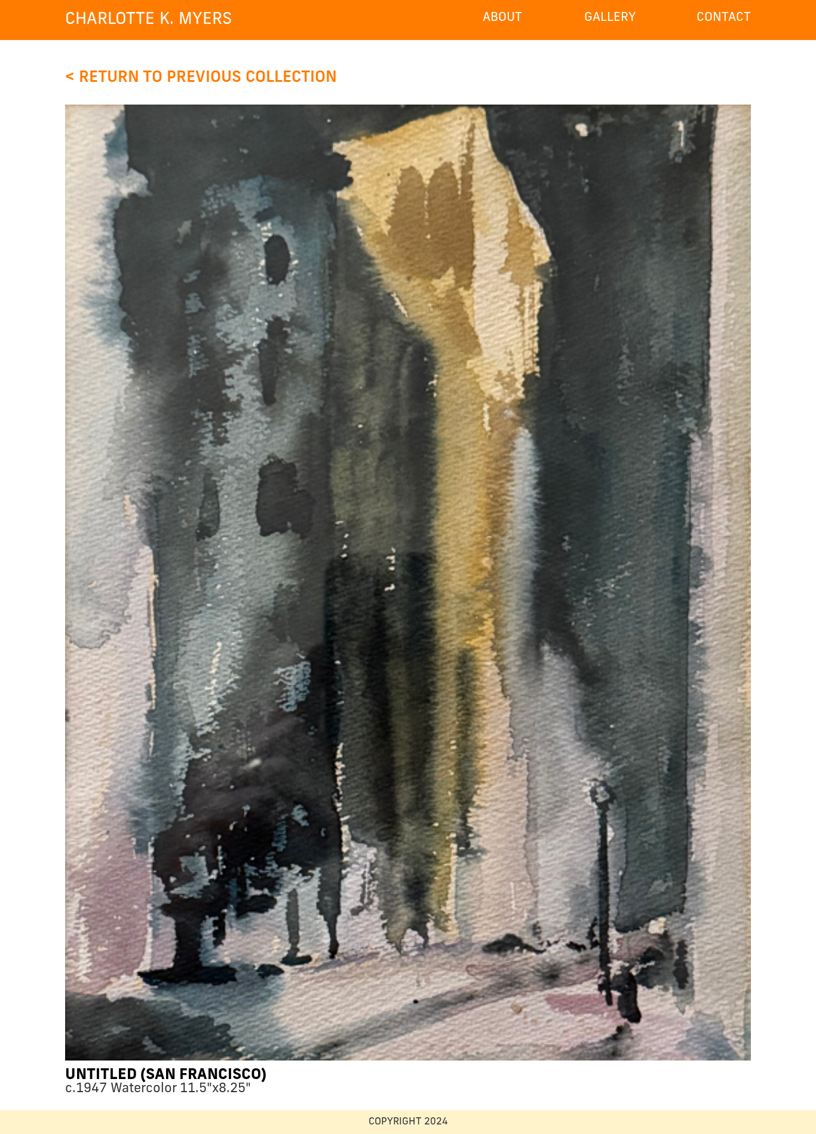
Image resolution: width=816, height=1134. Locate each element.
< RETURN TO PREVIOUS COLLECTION (201, 78)
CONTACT (724, 18)
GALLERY (610, 18)
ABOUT (502, 18)
